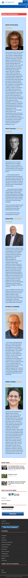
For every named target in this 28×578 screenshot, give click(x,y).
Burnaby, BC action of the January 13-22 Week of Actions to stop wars (17, 483)
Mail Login (3, 572)
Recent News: (5, 462)
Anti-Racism (3, 535)
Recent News (4, 549)
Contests (3, 537)
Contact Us (4, 498)
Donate (25, 1)
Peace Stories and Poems (7, 542)
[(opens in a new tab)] (4, 469)
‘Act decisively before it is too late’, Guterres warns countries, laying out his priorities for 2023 (16, 467)
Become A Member (23, 3)
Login (2, 570)
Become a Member (5, 500)
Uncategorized (4, 553)
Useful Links (4, 560)
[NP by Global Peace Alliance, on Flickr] (14, 40)
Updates (3, 558)
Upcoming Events (5, 556)
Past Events (4, 540)
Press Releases (4, 547)
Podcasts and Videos (6, 544)
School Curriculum (5, 551)
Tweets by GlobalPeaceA (7, 509)
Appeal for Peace (12, 474)
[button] (26, 6)
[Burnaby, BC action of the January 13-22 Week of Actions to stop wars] (4, 484)
